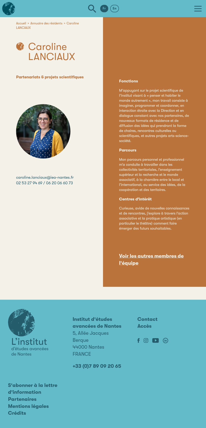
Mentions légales (28, 406)
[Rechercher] (92, 9)
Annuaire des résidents (46, 23)
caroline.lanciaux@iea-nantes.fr (45, 177)
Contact (147, 319)
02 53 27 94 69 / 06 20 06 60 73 (44, 183)
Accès (144, 326)
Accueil (21, 23)
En (114, 8)
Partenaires (22, 399)
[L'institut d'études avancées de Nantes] (28, 332)
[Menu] (198, 9)
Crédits (17, 413)
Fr (104, 8)
